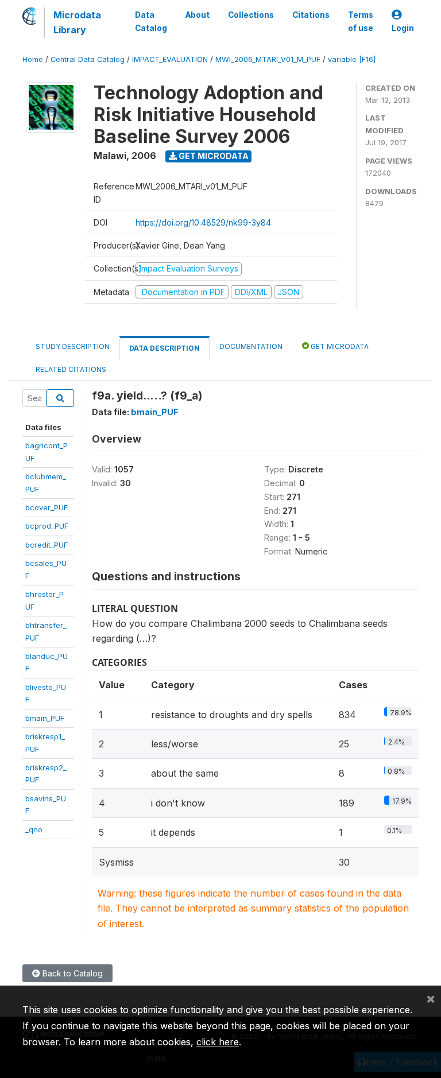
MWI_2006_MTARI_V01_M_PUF (267, 59)
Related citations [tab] (71, 369)
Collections (251, 15)
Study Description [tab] (73, 346)
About (197, 15)
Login (403, 28)
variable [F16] (352, 59)
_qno (33, 829)
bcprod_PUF (46, 525)
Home (32, 59)
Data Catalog (151, 21)
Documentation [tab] (251, 346)
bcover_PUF (46, 507)
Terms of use (360, 21)
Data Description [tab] (164, 348)
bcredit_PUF (46, 544)
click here (217, 1042)
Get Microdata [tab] (339, 346)
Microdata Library (77, 22)
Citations (311, 15)
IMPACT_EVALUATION (170, 59)
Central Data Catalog (88, 59)
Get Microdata (213, 156)
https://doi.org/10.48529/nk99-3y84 (203, 222)
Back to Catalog (71, 973)
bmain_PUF (44, 718)
